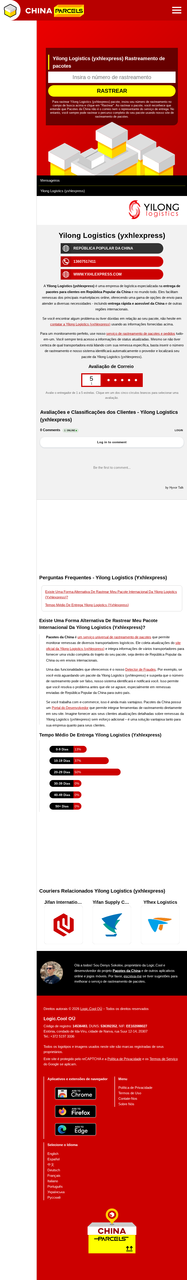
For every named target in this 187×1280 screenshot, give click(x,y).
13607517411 (84, 261)
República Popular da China (103, 248)
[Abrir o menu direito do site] (176, 10)
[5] (135, 380)
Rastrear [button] (112, 91)
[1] (108, 380)
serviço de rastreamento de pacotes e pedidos (140, 333)
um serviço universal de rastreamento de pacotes (114, 637)
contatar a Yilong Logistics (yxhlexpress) (80, 324)
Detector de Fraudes (140, 669)
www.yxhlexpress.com (97, 274)
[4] (129, 380)
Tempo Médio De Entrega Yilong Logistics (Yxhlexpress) (87, 605)
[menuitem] (135, 1087)
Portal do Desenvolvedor (70, 708)
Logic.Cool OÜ (91, 1009)
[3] (122, 380)
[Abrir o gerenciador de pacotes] (10, 10)
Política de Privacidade (124, 1059)
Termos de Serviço (164, 1059)
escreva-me (133, 976)
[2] (115, 380)
